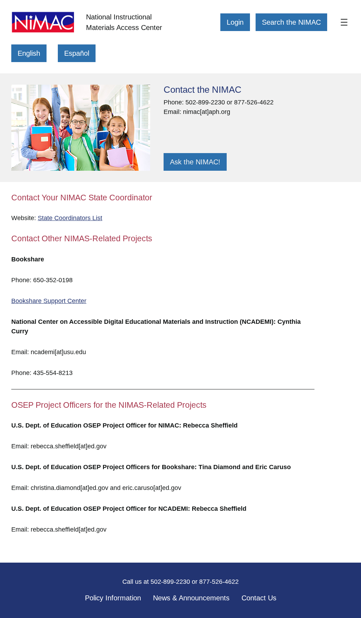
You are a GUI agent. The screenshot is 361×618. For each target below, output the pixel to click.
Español (76, 53)
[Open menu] (344, 22)
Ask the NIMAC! (195, 162)
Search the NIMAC (291, 22)
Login (235, 22)
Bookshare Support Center (48, 300)
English (29, 53)
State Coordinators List (70, 218)
